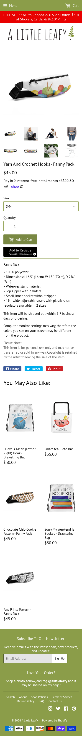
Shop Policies (39, 697)
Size (6, 198)
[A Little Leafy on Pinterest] (74, 709)
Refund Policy (25, 701)
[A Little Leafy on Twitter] (58, 709)
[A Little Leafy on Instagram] (50, 709)
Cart (75, 5)
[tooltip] (34, 253)
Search (10, 697)
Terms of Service (62, 697)
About (23, 697)
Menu (13, 5)
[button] (20, 252)
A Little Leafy (30, 720)
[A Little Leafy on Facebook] (66, 709)
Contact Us (55, 701)
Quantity (9, 218)
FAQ (41, 701)
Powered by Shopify (54, 720)
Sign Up (59, 658)
